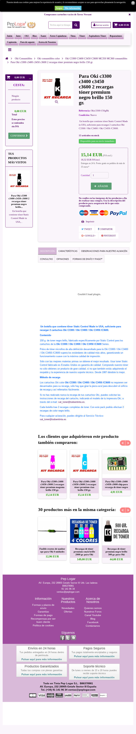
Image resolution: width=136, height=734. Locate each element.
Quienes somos (93, 608)
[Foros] (73, 637)
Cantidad (85, 175)
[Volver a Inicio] (6, 58)
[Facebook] (62, 637)
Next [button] (128, 443)
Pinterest (109, 235)
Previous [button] (122, 443)
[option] (52, 474)
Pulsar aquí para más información (41, 659)
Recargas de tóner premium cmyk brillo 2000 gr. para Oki (84, 551)
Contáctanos (93, 625)
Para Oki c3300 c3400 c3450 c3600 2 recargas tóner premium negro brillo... (18, 201)
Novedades (68, 608)
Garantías (43, 611)
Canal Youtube (93, 615)
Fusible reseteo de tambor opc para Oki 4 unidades (52, 550)
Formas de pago (43, 615)
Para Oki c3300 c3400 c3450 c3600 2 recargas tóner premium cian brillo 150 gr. (84, 485)
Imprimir (90, 221)
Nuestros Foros (92, 611)
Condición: (84, 115)
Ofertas (68, 611)
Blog (92, 618)
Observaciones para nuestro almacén (104, 251)
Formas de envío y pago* (87, 259)
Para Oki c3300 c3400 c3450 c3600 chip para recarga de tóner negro (116, 484)
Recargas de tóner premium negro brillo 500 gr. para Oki (116, 551)
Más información (72, 8)
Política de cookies (43, 625)
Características (67, 251)
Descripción (47, 251)
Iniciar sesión (102, 25)
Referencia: (84, 110)
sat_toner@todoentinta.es (71, 402)
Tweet (88, 229)
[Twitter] (68, 637)
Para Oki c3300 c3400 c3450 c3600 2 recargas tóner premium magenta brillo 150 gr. (52, 485)
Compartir (106, 229)
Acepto (59, 8)
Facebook (92, 622)
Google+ (89, 235)
